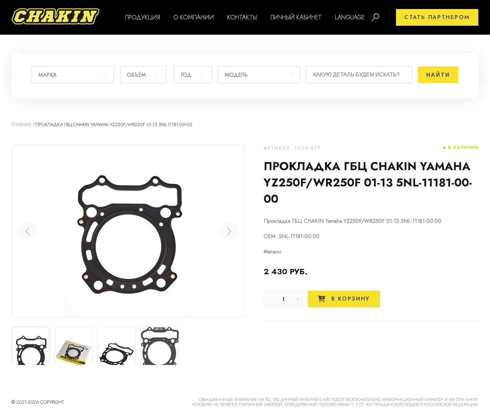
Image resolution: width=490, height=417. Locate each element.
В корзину (349, 299)
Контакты (242, 17)
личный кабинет (296, 17)
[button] (229, 231)
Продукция (142, 17)
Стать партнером (437, 17)
